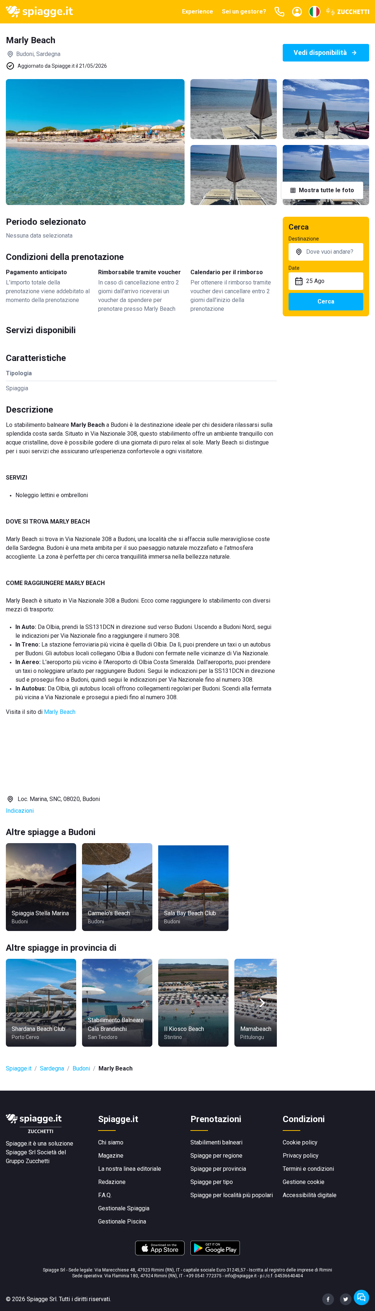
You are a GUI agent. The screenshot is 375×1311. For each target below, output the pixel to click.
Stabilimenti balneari (216, 1142)
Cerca (326, 301)
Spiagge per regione (216, 1155)
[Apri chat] (361, 1297)
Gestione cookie (303, 1181)
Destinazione (304, 239)
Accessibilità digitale (310, 1195)
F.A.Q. (105, 1195)
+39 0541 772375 (204, 1275)
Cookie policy (300, 1142)
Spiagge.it (18, 1068)
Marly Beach (59, 711)
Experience (197, 11)
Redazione (112, 1181)
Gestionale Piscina (122, 1221)
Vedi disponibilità (320, 52)
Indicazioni (20, 810)
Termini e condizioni (308, 1168)
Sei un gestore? (244, 11)
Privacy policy (301, 1155)
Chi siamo (110, 1142)
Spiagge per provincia (218, 1168)
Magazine (110, 1155)
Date (294, 268)
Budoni (81, 1068)
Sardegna (52, 1068)
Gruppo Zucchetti (27, 1161)
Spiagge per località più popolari (231, 1195)
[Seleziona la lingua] (314, 12)
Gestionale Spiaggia (123, 1208)
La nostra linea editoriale (129, 1168)
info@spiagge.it (241, 1275)
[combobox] (326, 252)
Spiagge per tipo (211, 1181)
